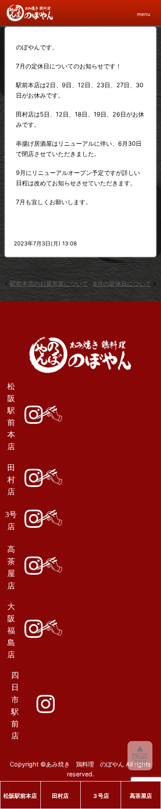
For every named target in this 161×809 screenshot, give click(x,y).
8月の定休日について (122, 283)
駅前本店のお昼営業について (49, 283)
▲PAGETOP (140, 755)
